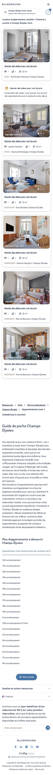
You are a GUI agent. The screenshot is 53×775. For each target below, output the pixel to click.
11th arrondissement (11, 566)
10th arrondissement (11, 560)
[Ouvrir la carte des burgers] (48, 4)
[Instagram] (26, 747)
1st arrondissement (10, 617)
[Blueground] (26, 740)
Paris (20, 405)
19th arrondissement (11, 611)
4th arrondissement (10, 640)
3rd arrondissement (10, 634)
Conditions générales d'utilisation (38, 766)
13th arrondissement (11, 577)
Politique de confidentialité (12, 766)
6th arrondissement (10, 652)
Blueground (7, 405)
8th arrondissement (36, 405)
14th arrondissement (11, 583)
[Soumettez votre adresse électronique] (48, 728)
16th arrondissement (11, 594)
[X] (32, 747)
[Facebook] (15, 747)
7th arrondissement (10, 657)
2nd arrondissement (11, 629)
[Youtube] (37, 747)
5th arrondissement (10, 646)
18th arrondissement (11, 606)
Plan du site (39, 769)
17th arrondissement (11, 600)
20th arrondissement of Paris (15, 623)
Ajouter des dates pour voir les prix (20, 66)
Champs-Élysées (9, 409)
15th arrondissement (11, 588)
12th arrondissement (11, 571)
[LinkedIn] (21, 747)
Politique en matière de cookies (21, 769)
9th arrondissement (10, 663)
